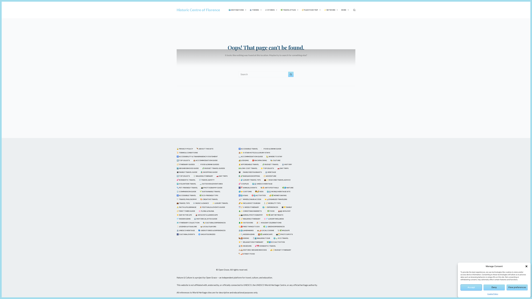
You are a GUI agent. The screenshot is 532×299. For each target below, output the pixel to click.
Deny (494, 287)
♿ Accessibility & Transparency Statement (197, 156)
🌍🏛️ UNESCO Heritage (262, 184)
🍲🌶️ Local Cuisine (265, 230)
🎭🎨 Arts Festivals (269, 188)
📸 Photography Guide (211, 188)
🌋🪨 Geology (284, 211)
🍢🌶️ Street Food (247, 254)
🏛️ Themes (254, 10)
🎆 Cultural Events (186, 234)
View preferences (517, 287)
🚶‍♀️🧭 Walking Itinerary (249, 219)
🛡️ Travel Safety (206, 180)
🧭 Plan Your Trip (310, 10)
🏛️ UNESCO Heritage (186, 230)
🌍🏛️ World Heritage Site (278, 191)
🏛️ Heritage (270, 172)
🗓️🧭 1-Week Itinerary (249, 207)
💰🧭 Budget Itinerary (280, 250)
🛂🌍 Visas (243, 195)
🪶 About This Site (204, 149)
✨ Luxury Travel (220, 203)
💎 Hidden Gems (183, 219)
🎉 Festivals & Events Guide (212, 207)
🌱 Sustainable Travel (210, 191)
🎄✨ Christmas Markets (250, 211)
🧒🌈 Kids (259, 191)
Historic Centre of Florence (198, 10)
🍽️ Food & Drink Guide (271, 149)
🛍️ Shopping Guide (209, 172)
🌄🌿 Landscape (265, 234)
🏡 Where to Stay (274, 156)
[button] (526, 266)
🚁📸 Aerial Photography (251, 215)
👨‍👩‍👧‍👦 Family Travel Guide (187, 172)
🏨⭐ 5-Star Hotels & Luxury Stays (254, 153)
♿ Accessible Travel (186, 195)
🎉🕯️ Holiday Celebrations (268, 223)
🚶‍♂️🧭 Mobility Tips (272, 203)
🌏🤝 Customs (245, 191)
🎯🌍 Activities (258, 195)
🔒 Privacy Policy (185, 149)
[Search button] (291, 74)
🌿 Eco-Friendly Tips (208, 195)
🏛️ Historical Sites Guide (205, 219)
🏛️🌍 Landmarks (246, 230)
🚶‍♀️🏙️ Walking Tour (261, 238)
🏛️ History (287, 164)
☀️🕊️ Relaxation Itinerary (251, 242)
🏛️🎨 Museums (245, 246)
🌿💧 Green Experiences (274, 226)
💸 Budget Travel (270, 164)
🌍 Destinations (236, 10)
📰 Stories (270, 10)
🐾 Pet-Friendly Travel (187, 188)
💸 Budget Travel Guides (213, 168)
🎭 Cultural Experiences (214, 223)
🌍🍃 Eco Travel (280, 238)
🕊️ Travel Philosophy (187, 199)
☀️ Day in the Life (184, 215)
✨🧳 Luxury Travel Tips (250, 180)
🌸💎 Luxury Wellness (274, 219)
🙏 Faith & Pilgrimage (186, 207)
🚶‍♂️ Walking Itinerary (203, 176)
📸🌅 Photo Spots (284, 234)
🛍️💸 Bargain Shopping (249, 176)
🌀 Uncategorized (206, 234)
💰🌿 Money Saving (278, 195)
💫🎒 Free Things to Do (249, 226)
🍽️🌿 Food (269, 211)
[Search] (354, 10)
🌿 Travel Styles (288, 10)
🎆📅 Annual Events (248, 188)
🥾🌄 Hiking (244, 238)
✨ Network (329, 10)
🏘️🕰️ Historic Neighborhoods (253, 250)
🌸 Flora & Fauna (206, 211)
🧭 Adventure (269, 176)
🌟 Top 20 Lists (267, 168)
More (343, 10)
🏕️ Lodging (244, 160)
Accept (471, 287)
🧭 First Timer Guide (186, 211)
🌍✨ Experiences (270, 207)
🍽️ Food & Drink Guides (208, 164)
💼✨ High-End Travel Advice (277, 180)
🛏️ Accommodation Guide (251, 156)
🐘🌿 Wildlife (283, 230)
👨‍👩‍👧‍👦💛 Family (287, 207)
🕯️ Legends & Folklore (187, 226)
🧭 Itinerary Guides (186, 164)
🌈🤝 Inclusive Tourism (249, 203)
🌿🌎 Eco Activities (276, 242)
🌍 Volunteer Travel (186, 184)
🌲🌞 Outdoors (246, 223)
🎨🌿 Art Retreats (274, 215)
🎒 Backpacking (259, 160)
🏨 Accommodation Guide (205, 160)
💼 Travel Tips (183, 203)
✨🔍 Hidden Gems (247, 234)
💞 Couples (244, 184)
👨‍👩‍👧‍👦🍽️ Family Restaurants (250, 172)
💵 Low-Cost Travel (248, 168)
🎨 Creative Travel (209, 199)
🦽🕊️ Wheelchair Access (250, 199)
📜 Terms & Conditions (187, 153)
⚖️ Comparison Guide (186, 191)
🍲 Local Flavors (208, 226)
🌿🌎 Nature (287, 188)
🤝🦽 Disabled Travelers (276, 199)
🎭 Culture (275, 160)
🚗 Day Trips (221, 176)
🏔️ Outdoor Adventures (211, 184)
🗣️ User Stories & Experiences (211, 230)
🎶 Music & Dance (201, 203)
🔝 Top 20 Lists (183, 176)
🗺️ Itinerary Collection (188, 223)
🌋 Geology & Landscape (206, 215)
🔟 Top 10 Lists (183, 160)
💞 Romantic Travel (186, 180)
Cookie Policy (492, 294)
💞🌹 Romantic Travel (265, 246)
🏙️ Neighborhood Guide (188, 168)
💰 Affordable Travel (249, 164)
